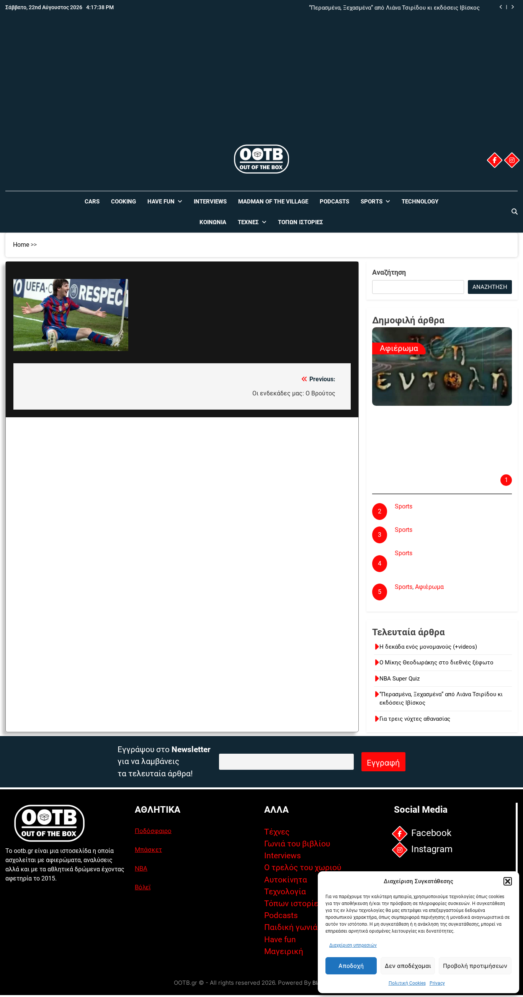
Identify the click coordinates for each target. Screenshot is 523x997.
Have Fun (161, 201)
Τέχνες (248, 222)
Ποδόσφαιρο (153, 831)
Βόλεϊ (142, 887)
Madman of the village (273, 201)
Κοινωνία (212, 222)
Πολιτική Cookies (407, 983)
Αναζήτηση (389, 272)
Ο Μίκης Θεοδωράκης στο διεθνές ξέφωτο (436, 662)
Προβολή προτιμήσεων (475, 965)
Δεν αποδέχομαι (408, 965)
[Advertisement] (261, 85)
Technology (420, 201)
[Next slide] (512, 7)
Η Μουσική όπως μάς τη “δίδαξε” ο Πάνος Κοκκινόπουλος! (423, 458)
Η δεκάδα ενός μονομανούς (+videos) (428, 646)
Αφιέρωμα (399, 348)
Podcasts (334, 201)
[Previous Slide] (501, 7)
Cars (92, 201)
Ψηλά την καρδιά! (419, 516)
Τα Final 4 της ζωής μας (427, 539)
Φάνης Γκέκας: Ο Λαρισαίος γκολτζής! (447, 596)
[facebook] (495, 160)
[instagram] (512, 160)
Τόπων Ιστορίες (300, 222)
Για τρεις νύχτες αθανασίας (414, 718)
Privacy (437, 983)
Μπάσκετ (148, 849)
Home (21, 244)
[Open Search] (515, 211)
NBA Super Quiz (399, 678)
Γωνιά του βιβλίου (297, 843)
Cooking (123, 201)
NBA (141, 868)
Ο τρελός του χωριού (302, 867)
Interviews (210, 201)
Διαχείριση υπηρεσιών (353, 945)
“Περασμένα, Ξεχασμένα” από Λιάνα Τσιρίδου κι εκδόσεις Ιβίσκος (394, 7)
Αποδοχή (351, 965)
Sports (371, 201)
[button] (508, 881)
